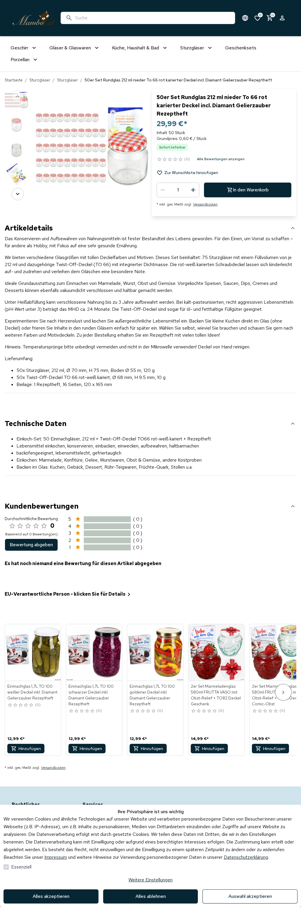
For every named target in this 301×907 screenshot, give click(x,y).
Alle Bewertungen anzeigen (221, 159)
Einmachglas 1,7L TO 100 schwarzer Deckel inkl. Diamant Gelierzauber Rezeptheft (91, 695)
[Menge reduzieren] (163, 190)
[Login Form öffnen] (282, 18)
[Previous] (18, 96)
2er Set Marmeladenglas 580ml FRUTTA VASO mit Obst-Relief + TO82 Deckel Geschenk (216, 695)
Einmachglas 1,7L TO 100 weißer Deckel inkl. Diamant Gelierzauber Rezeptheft (32, 692)
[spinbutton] (178, 190)
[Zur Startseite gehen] (34, 18)
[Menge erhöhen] (193, 190)
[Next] (18, 194)
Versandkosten (205, 204)
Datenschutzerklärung (246, 857)
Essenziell (21, 867)
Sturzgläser (39, 80)
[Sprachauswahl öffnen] (245, 18)
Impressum (55, 857)
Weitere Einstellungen (150, 880)
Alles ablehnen (151, 896)
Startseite (14, 80)
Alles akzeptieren (51, 896)
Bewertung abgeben (31, 545)
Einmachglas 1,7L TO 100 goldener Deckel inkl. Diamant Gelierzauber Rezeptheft (152, 695)
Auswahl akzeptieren (250, 896)
